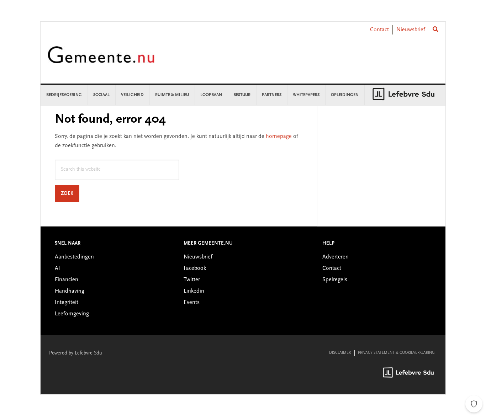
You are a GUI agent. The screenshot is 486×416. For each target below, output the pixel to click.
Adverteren (335, 257)
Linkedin (194, 291)
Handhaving (69, 291)
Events (192, 302)
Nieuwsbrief (410, 30)
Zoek (70, 193)
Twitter (192, 280)
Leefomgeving (72, 314)
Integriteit (66, 302)
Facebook (195, 268)
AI (57, 268)
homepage (279, 136)
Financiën (66, 280)
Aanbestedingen (74, 257)
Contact (379, 30)
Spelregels (334, 280)
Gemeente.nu (101, 59)
